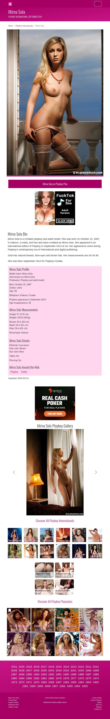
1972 (22, 682)
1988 (81, 674)
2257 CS (99, 705)
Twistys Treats (13, 707)
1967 (59, 682)
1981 (44, 678)
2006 (36, 670)
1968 (51, 682)
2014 (66, 666)
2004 (51, 670)
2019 (29, 666)
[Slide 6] (57, 511)
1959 (40, 686)
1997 (14, 674)
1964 (81, 682)
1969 (44, 682)
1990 (66, 674)
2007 (29, 670)
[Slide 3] (43, 511)
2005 (44, 670)
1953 (85, 686)
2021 (14, 666)
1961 (25, 686)
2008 (22, 670)
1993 (44, 674)
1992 (51, 674)
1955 (70, 686)
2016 (51, 666)
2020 (22, 666)
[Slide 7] (62, 511)
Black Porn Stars (13, 698)
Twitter (24, 372)
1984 (22, 678)
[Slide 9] (72, 511)
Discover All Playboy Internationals (55, 520)
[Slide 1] (33, 511)
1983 (29, 678)
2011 (88, 666)
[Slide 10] (77, 511)
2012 (81, 666)
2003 (59, 670)
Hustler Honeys (13, 702)
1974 (96, 678)
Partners (99, 707)
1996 (22, 674)
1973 (14, 682)
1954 (77, 686)
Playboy (14, 372)
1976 (81, 678)
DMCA (99, 702)
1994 (36, 674)
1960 (33, 686)
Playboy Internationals (24, 26)
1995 (29, 674)
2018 (36, 666)
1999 (88, 670)
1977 (73, 678)
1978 (66, 678)
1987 (88, 674)
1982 (36, 678)
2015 (59, 666)
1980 (51, 678)
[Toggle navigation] (98, 3)
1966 (66, 682)
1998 (96, 670)
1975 (88, 678)
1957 (55, 686)
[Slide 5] (53, 511)
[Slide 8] (67, 511)
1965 (73, 682)
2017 (44, 666)
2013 (74, 666)
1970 (36, 682)
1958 (48, 686)
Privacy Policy (97, 698)
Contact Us (98, 709)
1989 (73, 674)
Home (10, 26)
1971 (29, 682)
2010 (96, 666)
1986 (96, 674)
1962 (96, 682)
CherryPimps (12, 700)
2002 (66, 670)
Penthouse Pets (13, 705)
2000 (81, 670)
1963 (88, 682)
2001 (73, 670)
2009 (14, 670)
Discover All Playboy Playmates (55, 601)
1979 (59, 678)
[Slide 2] (38, 511)
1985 (14, 678)
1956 (62, 686)
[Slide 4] (48, 511)
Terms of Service (96, 700)
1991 (59, 674)
